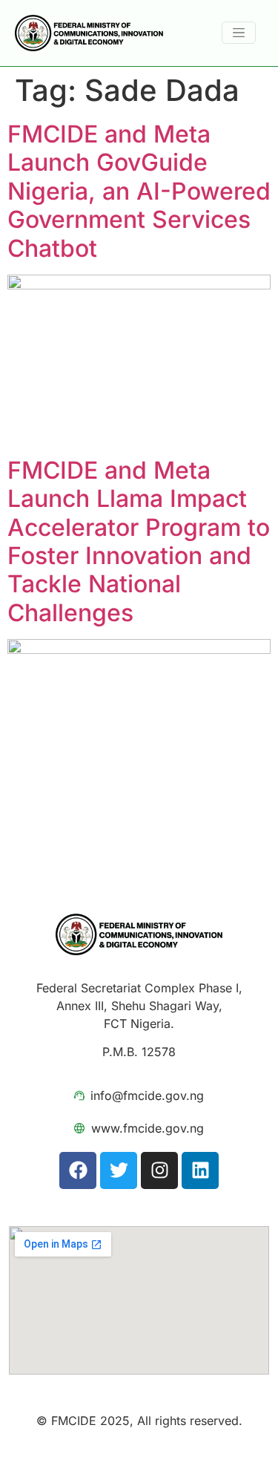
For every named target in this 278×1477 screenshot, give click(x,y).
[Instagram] (159, 1170)
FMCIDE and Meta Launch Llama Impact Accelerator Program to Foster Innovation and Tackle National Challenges (138, 541)
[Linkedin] (200, 1170)
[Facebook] (77, 1170)
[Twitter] (118, 1170)
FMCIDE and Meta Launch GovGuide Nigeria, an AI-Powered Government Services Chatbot (139, 191)
